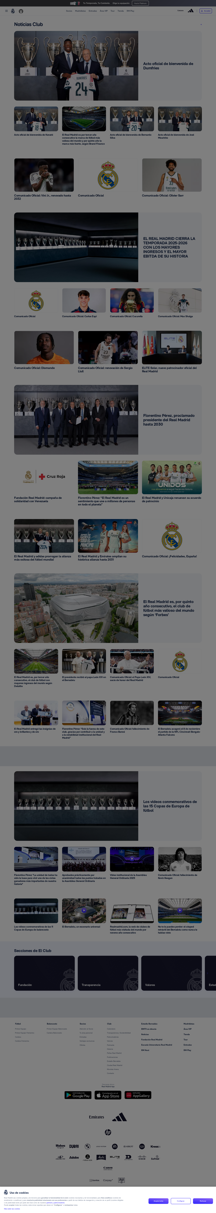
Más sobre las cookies (12, 1209)
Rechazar (203, 1201)
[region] (108, 1200)
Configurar (180, 1201)
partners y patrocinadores (55, 1203)
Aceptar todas (158, 1201)
